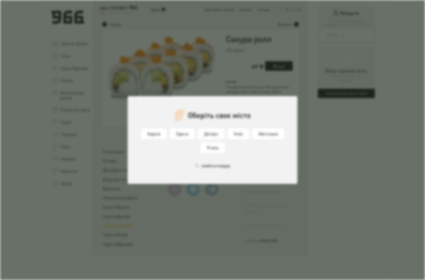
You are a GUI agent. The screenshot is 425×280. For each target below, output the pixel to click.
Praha (212, 147)
